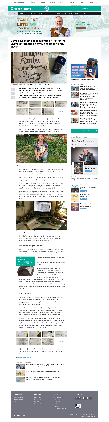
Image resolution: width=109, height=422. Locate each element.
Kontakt (83, 13)
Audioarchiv (85, 8)
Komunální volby (18, 399)
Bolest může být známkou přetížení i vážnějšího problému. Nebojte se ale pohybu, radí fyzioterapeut (88, 105)
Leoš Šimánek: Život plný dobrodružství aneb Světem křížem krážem (88, 88)
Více (90, 13)
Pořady (30, 13)
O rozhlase (72, 2)
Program (42, 2)
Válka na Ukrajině (18, 397)
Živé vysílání (75, 72)
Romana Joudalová (37, 84)
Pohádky (74, 69)
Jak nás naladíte (73, 13)
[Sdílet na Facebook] (13, 89)
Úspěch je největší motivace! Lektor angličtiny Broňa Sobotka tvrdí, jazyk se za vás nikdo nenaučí (89, 121)
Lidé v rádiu (57, 401)
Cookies (71, 414)
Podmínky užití (86, 414)
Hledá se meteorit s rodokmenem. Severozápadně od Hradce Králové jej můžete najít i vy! (25, 261)
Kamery (84, 10)
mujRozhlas (52, 2)
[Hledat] (96, 2)
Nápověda (57, 399)
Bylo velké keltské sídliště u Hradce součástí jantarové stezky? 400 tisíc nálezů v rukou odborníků (88, 113)
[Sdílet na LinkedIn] (13, 97)
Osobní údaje (78, 414)
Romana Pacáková (54, 164)
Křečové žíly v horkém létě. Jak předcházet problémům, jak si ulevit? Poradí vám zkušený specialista (89, 96)
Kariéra (56, 404)
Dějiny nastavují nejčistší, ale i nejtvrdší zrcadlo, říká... (43, 371)
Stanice (62, 2)
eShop (16, 404)
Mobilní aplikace (38, 404)
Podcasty (37, 401)
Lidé (52, 13)
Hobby (13, 13)
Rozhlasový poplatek (60, 408)
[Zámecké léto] (54, 26)
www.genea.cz (24, 302)
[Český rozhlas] (17, 2)
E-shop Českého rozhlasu (79, 137)
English (93, 414)
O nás (64, 13)
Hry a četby (75, 67)
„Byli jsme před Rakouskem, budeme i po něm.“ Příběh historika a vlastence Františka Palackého (43, 378)
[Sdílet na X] (13, 93)
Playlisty (46, 13)
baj (32, 357)
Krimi (81, 67)
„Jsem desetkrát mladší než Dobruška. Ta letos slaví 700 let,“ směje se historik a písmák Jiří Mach (45, 365)
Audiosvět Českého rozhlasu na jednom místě (82, 79)
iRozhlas (33, 2)
